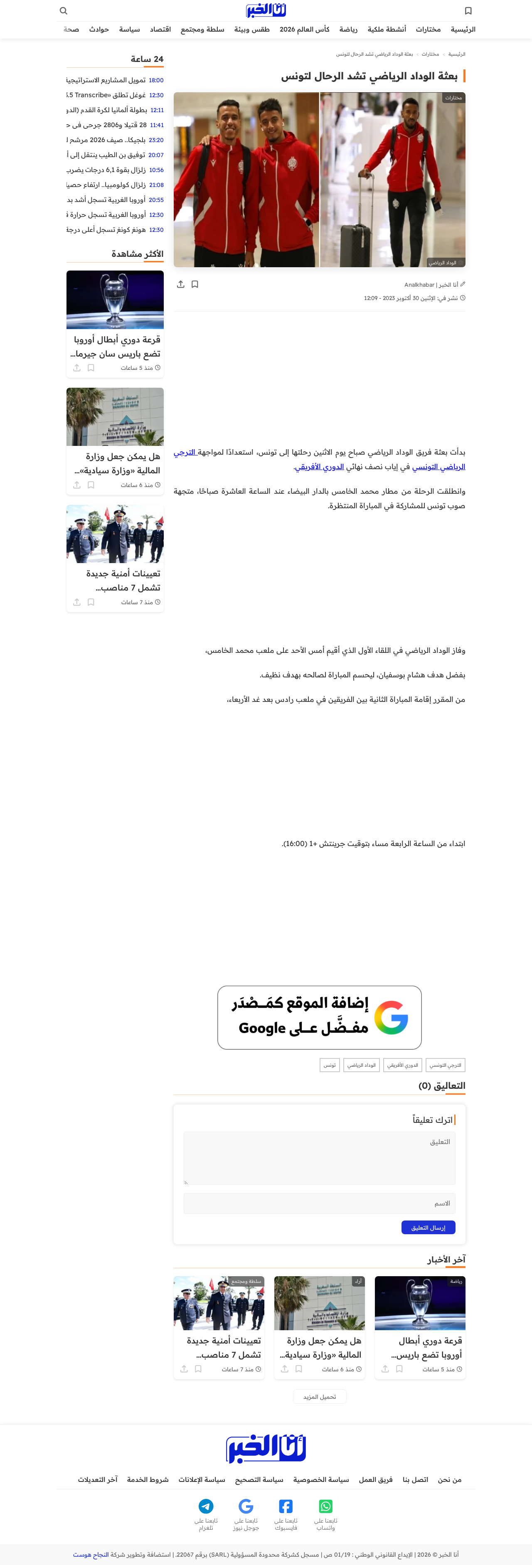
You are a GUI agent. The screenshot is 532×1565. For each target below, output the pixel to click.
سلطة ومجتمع (202, 29)
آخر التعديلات (97, 1479)
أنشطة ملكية (387, 29)
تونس (330, 1065)
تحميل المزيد (319, 1396)
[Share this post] (181, 284)
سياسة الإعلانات (202, 1479)
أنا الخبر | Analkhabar (432, 284)
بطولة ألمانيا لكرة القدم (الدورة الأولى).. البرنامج (106, 110)
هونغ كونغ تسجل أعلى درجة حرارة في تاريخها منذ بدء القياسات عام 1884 (106, 229)
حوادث (99, 29)
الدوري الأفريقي (319, 466)
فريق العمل (376, 1479)
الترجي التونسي (445, 1065)
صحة (71, 29)
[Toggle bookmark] (195, 284)
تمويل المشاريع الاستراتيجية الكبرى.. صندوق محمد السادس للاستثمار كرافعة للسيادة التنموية (105, 80)
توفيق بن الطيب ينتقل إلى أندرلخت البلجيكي (105, 154)
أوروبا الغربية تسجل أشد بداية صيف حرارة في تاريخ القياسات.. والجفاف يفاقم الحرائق (105, 199)
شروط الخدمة (148, 1479)
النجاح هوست (91, 1554)
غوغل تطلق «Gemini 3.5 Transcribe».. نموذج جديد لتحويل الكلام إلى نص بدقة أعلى (106, 95)
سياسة (129, 29)
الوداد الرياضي (361, 1065)
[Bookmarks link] (468, 11)
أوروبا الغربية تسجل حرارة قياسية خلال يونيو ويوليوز (106, 214)
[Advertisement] (320, 383)
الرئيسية (463, 29)
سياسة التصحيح (259, 1479)
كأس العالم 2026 (305, 29)
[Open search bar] (64, 11)
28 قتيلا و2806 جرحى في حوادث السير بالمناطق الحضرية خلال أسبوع (106, 125)
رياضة (349, 29)
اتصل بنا (415, 1479)
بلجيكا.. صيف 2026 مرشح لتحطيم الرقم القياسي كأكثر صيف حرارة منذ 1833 (105, 139)
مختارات (428, 29)
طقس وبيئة (252, 29)
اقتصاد (160, 29)
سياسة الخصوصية (321, 1479)
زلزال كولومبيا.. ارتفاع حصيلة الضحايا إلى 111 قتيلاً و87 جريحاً (106, 184)
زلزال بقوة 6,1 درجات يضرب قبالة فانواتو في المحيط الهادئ (106, 169)
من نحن (450, 1479)
